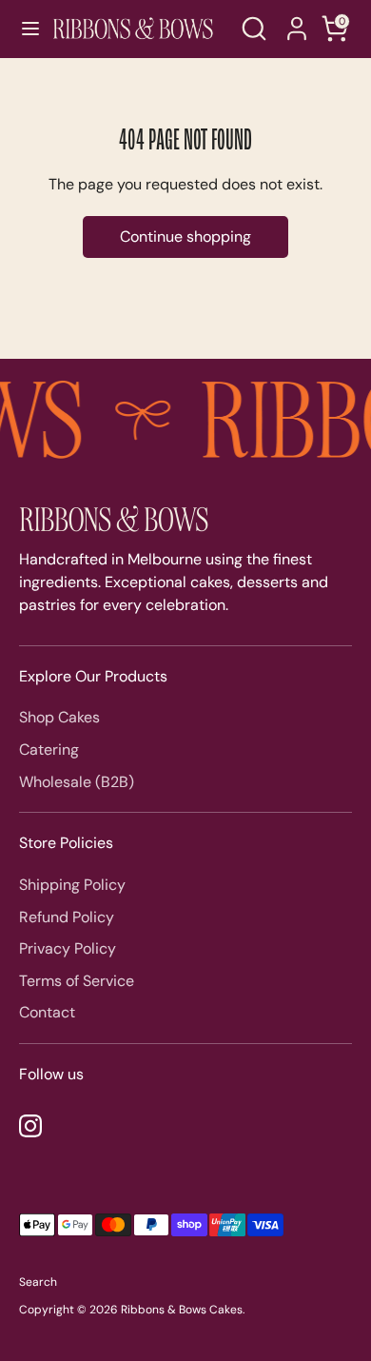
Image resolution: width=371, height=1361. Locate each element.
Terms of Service (76, 981)
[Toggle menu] (22, 29)
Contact (47, 1012)
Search (38, 1282)
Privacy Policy (67, 948)
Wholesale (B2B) (76, 782)
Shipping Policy (72, 885)
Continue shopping (185, 237)
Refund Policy (66, 917)
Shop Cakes (59, 717)
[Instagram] (30, 1125)
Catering (49, 749)
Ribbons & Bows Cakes (182, 1309)
